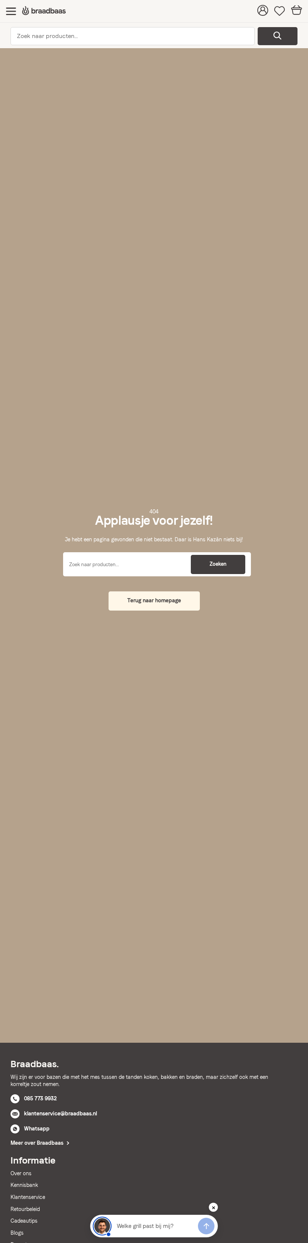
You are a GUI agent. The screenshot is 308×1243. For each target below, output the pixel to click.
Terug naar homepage (154, 600)
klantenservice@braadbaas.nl (60, 1113)
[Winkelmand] (296, 11)
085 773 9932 (40, 1098)
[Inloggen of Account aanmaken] (262, 11)
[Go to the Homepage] (44, 11)
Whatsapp (37, 1129)
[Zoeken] (277, 36)
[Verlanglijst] (279, 11)
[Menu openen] (11, 11)
